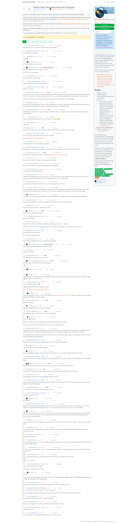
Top (28, 41)
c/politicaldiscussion (104, 125)
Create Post (48, 2)
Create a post (104, 28)
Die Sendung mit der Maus (63, 295)
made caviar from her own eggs (59, 154)
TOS (108, 130)
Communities (40, 2)
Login (107, 2)
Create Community (58, 2)
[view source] (43, 11)
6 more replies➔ (31, 460)
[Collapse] (24, 45)
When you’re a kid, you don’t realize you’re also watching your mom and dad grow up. (105, 79)
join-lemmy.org (111, 521)
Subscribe (104, 25)
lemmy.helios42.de (29, 2)
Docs (100, 521)
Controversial (34, 41)
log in (32, 37)
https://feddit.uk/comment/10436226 (33, 138)
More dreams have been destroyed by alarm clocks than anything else (105, 84)
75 (35, 11)
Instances (94, 521)
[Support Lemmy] (65, 2)
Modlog (97, 177)
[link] (37, 11)
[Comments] (29, 9)
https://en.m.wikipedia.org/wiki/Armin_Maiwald (36, 289)
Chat (50, 41)
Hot (24, 41)
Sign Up (112, 2)
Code (103, 521)
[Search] (104, 2)
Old (45, 41)
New (41, 41)
